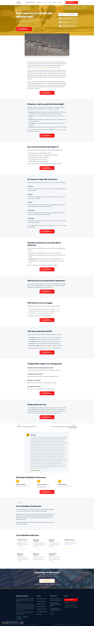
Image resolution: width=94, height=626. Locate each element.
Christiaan (20, 24)
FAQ (50, 2)
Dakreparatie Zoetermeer (24, 10)
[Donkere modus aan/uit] (92, 2)
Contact (59, 2)
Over (45, 2)
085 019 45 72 (57, 129)
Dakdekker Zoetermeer (30, 2)
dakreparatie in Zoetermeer (41, 67)
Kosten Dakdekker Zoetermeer (42, 611)
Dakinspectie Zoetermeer (41, 601)
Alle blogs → (52, 613)
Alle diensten (39, 614)
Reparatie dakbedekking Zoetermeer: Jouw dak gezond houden (55, 604)
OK (21, 622)
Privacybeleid (56, 624)
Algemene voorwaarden (62, 624)
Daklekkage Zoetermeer (41, 603)
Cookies (69, 624)
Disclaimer (72, 624)
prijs (29, 284)
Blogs (54, 2)
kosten (51, 287)
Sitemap (76, 624)
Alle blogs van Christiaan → (36, 470)
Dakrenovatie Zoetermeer (41, 606)
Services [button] (39, 2)
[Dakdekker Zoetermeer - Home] (18, 2)
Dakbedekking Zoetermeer (41, 598)
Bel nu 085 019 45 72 (70, 599)
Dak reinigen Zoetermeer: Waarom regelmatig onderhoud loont (56, 610)
